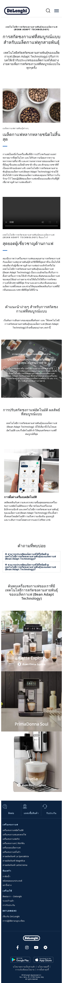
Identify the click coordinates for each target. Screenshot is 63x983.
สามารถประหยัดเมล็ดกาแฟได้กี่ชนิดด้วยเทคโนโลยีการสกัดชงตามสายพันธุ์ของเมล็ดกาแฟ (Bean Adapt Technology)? (30, 556)
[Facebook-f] (17, 947)
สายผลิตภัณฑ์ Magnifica (14, 860)
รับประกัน (51, 813)
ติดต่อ (11, 813)
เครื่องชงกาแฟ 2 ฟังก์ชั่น (14, 843)
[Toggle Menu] (56, 10)
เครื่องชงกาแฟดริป (11, 839)
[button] (48, 10)
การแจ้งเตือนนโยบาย (24, 969)
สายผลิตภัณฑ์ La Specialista (16, 856)
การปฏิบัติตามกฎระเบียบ (14, 920)
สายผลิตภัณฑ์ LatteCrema (15, 865)
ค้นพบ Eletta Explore (33, 664)
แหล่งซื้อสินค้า (31, 813)
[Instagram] (27, 947)
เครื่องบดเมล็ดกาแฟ (12, 847)
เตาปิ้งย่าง (7, 885)
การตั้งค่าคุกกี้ (43, 969)
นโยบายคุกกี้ (43, 966)
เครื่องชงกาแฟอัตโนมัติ (13, 830)
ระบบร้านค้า (8, 900)
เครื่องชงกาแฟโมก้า (12, 852)
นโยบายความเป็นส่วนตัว (24, 966)
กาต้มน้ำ (6, 876)
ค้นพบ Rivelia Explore (34, 785)
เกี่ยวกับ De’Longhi (11, 916)
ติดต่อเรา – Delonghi (12, 896)
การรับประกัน (9, 905)
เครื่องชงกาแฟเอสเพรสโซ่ (14, 834)
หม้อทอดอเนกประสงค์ (12, 880)
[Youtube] (36, 947)
